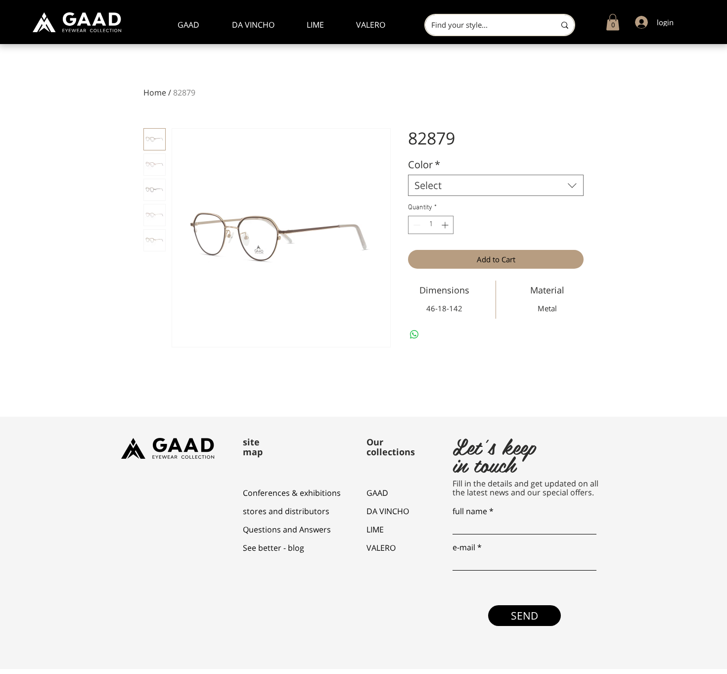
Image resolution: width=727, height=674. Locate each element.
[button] (613, 22)
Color (424, 164)
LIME (375, 529)
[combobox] (496, 185)
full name (470, 511)
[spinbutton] (431, 225)
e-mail (464, 547)
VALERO (381, 547)
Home (154, 92)
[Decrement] (415, 225)
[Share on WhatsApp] (414, 334)
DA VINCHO (387, 511)
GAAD (377, 492)
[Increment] (446, 225)
